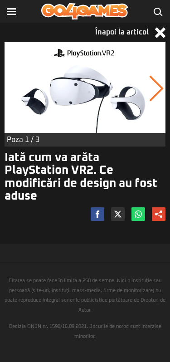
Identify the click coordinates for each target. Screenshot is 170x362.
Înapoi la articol (123, 32)
